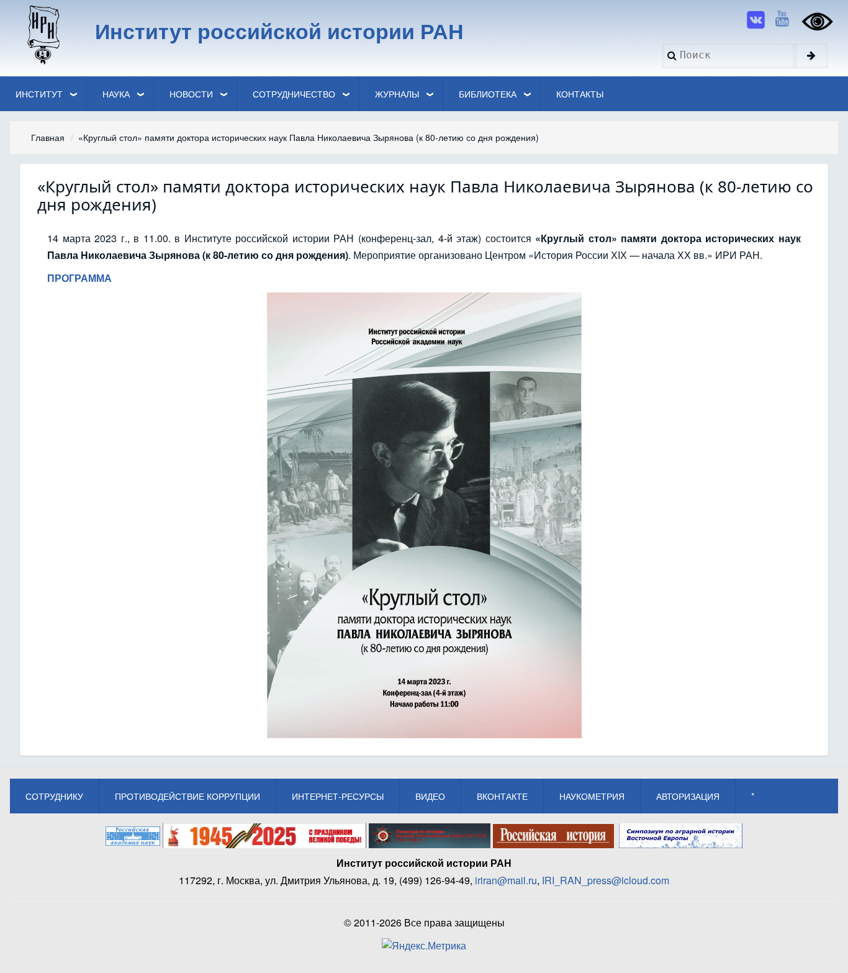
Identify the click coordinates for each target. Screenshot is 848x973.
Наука (116, 94)
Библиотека (487, 94)
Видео (430, 796)
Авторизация (687, 796)
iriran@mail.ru (506, 880)
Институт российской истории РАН (279, 30)
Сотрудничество (294, 94)
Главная (48, 137)
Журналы (397, 94)
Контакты (579, 94)
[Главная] (42, 34)
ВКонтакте (502, 796)
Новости (191, 94)
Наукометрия (592, 796)
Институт (39, 94)
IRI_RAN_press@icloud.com (605, 880)
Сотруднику (54, 796)
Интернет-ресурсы (338, 796)
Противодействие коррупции (187, 796)
